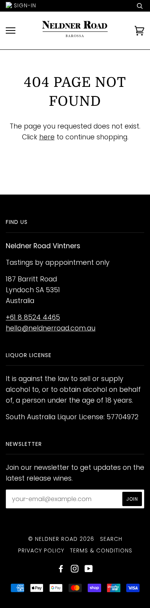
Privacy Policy (41, 550)
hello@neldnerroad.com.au (50, 328)
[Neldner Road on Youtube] (89, 570)
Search (111, 539)
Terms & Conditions (101, 550)
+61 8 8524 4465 (33, 317)
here (47, 137)
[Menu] (10, 31)
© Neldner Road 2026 (61, 539)
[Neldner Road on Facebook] (61, 570)
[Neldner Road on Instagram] (75, 570)
